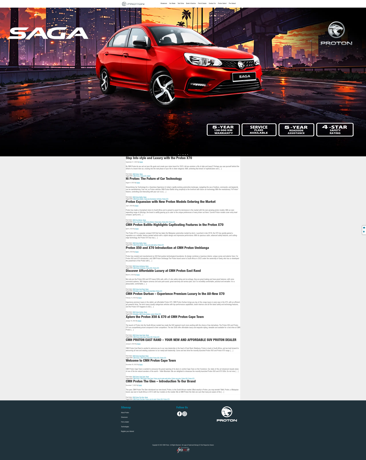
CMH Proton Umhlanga (139, 266)
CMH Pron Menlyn (137, 220)
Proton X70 (143, 176)
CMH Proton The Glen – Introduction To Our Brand (161, 381)
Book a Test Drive (138, 222)
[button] (178, 155)
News (141, 174)
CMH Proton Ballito (138, 197)
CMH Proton (133, 4)
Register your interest (127, 431)
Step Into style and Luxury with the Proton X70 (159, 158)
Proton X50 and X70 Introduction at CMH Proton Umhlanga (167, 248)
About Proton (125, 413)
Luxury (152, 314)
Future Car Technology (150, 199)
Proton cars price (176, 378)
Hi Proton (159, 199)
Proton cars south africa (150, 245)
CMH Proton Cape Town (139, 335)
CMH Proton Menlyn (148, 222)
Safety (148, 176)
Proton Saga (158, 222)
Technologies (125, 427)
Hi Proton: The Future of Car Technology (154, 179)
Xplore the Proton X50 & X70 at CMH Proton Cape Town (165, 317)
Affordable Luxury (137, 291)
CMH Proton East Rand (139, 289)
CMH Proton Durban (138, 312)
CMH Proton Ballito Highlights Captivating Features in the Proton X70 (175, 225)
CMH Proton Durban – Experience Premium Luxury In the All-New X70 (175, 294)
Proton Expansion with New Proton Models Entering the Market (171, 202)
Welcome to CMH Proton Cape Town (151, 361)
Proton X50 (165, 222)
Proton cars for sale (150, 399)
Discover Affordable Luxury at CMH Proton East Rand (163, 271)
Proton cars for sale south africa (162, 378)
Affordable (136, 314)
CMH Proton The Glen (138, 397)
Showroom (124, 417)
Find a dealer (125, 422)
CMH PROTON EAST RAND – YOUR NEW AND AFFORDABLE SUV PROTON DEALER (181, 340)
